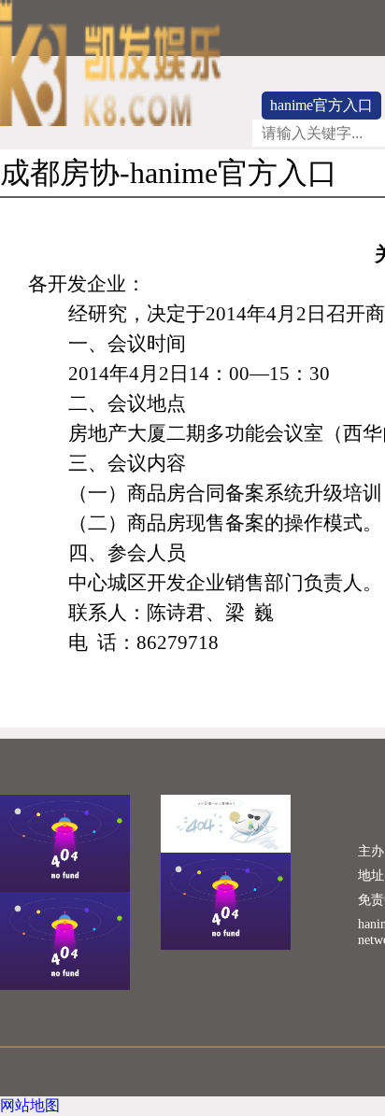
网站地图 (30, 1105)
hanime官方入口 (321, 105)
